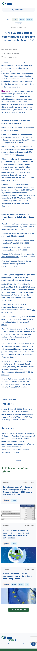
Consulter (14, 130)
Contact (3, 644)
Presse (10, 644)
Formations (26, 644)
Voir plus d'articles (18, 610)
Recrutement (17, 644)
